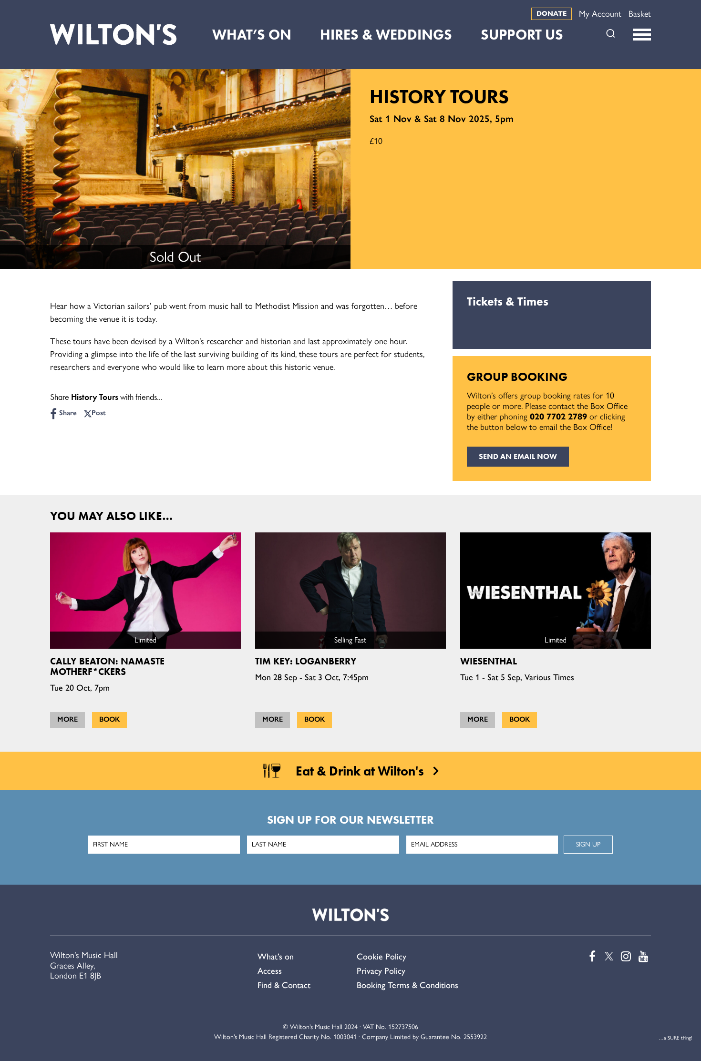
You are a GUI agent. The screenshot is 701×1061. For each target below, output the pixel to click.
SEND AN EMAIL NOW (518, 456)
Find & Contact (284, 985)
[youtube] (643, 956)
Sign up (588, 844)
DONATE (551, 14)
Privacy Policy (381, 971)
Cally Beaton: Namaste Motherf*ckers (107, 666)
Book (109, 719)
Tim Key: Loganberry (306, 661)
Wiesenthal (488, 661)
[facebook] (590, 956)
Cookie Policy (381, 956)
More (67, 719)
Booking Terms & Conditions (407, 985)
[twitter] (607, 956)
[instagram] (625, 956)
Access (270, 971)
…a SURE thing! (675, 1038)
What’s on (276, 956)
